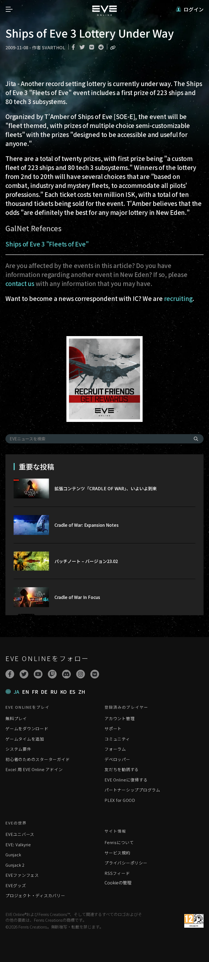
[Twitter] (24, 674)
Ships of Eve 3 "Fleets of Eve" (46, 243)
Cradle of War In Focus (77, 597)
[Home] (104, 14)
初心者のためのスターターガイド (37, 759)
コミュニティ (117, 739)
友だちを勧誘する (121, 769)
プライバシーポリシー (125, 863)
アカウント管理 (119, 718)
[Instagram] (80, 674)
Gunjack (13, 854)
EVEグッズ (15, 885)
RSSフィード (117, 873)
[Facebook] (9, 674)
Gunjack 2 (14, 865)
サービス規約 (117, 853)
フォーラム (115, 749)
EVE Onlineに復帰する (125, 780)
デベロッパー (117, 759)
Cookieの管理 (117, 882)
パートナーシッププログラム (132, 790)
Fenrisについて (119, 842)
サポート (113, 728)
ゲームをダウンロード (26, 728)
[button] (190, 9)
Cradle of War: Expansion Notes (86, 525)
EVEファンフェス (22, 875)
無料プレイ (16, 718)
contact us (19, 283)
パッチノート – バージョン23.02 (86, 561)
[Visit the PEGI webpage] (194, 921)
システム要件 (18, 749)
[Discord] (66, 674)
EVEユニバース (19, 834)
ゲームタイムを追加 (24, 739)
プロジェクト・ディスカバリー (35, 895)
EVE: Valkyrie (18, 844)
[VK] (94, 674)
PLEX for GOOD (119, 800)
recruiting (178, 298)
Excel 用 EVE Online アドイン (34, 769)
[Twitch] (52, 674)
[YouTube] (38, 674)
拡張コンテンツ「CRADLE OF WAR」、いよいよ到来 (105, 488)
